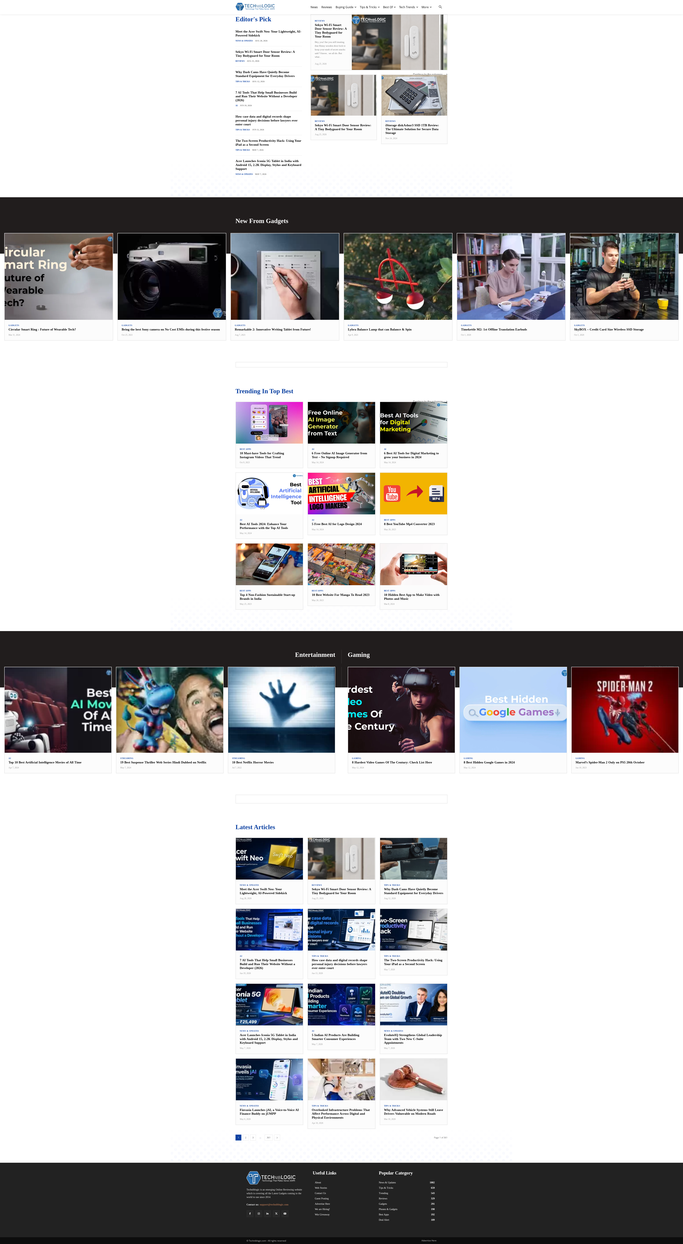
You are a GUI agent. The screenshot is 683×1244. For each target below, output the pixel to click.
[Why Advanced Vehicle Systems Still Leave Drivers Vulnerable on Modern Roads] (413, 1079)
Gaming (356, 758)
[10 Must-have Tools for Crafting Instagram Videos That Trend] (269, 423)
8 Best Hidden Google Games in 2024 (489, 762)
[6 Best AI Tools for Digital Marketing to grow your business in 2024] (413, 423)
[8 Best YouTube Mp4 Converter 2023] (413, 493)
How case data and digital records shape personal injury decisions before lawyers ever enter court (266, 120)
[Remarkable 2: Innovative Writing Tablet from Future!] (285, 276)
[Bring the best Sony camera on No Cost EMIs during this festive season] (172, 276)
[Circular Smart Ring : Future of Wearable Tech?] (59, 276)
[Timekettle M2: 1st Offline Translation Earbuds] (511, 276)
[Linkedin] (267, 1213)
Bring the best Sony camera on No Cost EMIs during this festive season (171, 329)
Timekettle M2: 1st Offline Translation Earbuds (494, 329)
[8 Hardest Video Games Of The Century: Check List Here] (401, 710)
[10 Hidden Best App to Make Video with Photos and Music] (413, 564)
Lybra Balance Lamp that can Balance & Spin (380, 329)
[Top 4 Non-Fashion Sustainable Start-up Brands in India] (269, 564)
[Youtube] (285, 1213)
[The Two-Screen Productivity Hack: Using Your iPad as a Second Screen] (413, 930)
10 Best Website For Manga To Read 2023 (340, 595)
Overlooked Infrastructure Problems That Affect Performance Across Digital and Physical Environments (341, 1113)
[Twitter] (276, 1213)
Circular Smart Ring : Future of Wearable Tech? (42, 329)
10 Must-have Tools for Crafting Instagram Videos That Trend (262, 455)
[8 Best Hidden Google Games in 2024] (513, 710)
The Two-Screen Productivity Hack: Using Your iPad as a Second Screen (268, 142)
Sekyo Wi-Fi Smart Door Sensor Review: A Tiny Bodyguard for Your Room (265, 53)
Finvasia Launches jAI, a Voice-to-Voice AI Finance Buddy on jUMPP (269, 1112)
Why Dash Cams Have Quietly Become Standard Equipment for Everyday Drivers (265, 74)
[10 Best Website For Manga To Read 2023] (341, 564)
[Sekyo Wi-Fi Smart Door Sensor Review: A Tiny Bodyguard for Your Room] (399, 42)
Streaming (126, 758)
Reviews (240, 61)
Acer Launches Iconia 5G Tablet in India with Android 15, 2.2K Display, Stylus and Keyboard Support (268, 164)
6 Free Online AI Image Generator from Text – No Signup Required (339, 455)
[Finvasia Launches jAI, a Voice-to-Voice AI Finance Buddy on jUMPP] (269, 1079)
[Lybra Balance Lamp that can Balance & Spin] (398, 276)
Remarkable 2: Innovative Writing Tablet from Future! (273, 329)
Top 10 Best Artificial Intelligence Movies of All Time (45, 762)
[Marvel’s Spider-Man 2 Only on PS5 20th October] (625, 710)
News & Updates (244, 41)
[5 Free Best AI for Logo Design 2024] (341, 493)
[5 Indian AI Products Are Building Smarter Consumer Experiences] (341, 1004)
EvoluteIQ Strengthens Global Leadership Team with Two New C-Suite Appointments (413, 1038)
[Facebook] (250, 1213)
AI (236, 105)
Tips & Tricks (242, 81)
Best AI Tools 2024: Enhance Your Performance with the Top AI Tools (264, 526)
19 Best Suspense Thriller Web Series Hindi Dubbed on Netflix (163, 762)
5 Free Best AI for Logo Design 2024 (337, 524)
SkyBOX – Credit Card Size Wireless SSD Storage (609, 329)
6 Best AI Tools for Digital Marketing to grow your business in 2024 (411, 455)
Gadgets (14, 325)
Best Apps (245, 449)
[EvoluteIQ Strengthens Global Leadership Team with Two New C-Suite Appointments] (413, 1004)
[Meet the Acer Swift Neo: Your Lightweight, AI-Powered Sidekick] (269, 859)
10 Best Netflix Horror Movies (253, 762)
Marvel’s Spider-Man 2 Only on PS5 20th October (610, 762)
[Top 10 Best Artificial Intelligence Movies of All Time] (58, 710)
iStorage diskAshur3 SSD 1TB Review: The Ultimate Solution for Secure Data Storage (412, 129)
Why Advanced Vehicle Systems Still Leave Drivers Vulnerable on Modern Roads (413, 1112)
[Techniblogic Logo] (255, 7)
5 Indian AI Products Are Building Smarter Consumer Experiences (335, 1037)
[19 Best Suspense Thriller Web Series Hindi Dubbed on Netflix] (169, 710)
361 (269, 1137)
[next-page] (277, 1137)
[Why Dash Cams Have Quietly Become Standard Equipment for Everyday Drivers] (413, 859)
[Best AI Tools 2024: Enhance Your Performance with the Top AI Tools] (269, 493)
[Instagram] (258, 1213)
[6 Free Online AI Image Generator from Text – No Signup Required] (341, 423)
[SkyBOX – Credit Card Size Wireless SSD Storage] (624, 276)
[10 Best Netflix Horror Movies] (281, 710)
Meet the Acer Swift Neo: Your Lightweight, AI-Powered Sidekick (263, 891)
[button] (440, 7)
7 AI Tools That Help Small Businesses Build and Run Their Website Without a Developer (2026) (266, 96)
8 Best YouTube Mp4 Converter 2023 (409, 524)
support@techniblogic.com (274, 1204)
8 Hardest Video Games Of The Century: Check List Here (392, 762)
